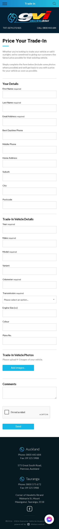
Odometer (12, 279)
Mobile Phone (9, 144)
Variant (6, 265)
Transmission (13, 293)
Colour (6, 321)
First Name (12, 88)
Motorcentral (38, 524)
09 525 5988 (32, 458)
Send (18, 426)
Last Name (12, 102)
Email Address (13, 116)
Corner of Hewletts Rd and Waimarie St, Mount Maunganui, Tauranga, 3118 (29, 498)
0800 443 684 (49, 28)
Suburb (6, 171)
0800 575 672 (33, 484)
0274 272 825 (14, 28)
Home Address (10, 158)
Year (9, 224)
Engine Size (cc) (10, 307)
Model (10, 251)
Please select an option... (16, 299)
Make (9, 238)
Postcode (7, 199)
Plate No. (7, 335)
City (5, 185)
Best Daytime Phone (13, 130)
